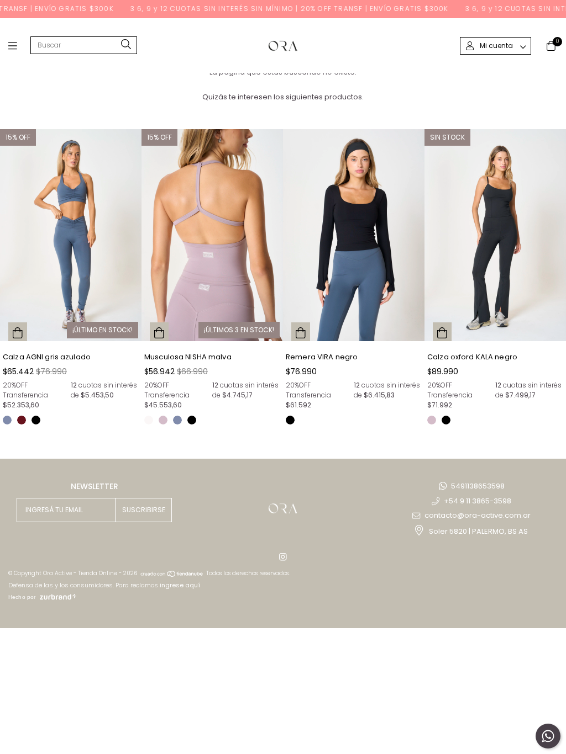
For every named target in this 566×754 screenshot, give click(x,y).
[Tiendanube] (172, 573)
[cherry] (21, 420)
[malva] (163, 420)
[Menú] (19, 46)
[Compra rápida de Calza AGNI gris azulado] (17, 331)
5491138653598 (478, 486)
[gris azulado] (7, 420)
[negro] (36, 420)
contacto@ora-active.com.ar (477, 515)
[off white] (148, 420)
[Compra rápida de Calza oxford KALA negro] (442, 331)
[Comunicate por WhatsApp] (548, 736)
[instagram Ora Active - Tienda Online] (283, 556)
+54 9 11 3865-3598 (477, 501)
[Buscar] (126, 45)
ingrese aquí (180, 585)
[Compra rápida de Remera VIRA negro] (300, 331)
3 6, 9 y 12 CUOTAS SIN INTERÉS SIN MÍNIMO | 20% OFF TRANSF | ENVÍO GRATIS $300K (274, 8)
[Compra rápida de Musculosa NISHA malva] (159, 331)
